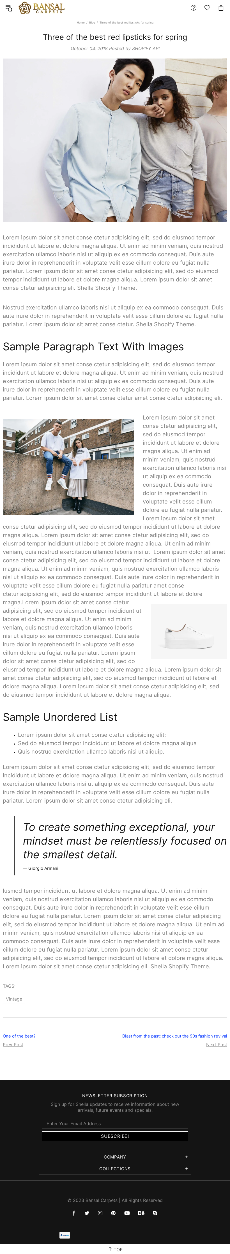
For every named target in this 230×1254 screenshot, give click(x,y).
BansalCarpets (42, 8)
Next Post (216, 1044)
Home (81, 22)
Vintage (14, 999)
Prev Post (13, 1044)
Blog (92, 22)
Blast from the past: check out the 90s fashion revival (174, 1036)
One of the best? (19, 1036)
